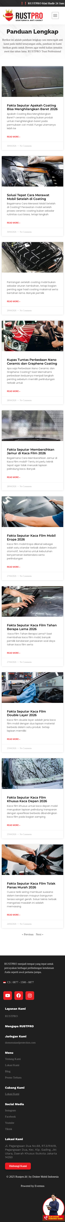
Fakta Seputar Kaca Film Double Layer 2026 (26, 713)
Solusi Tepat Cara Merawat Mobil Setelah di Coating (28, 197)
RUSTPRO (11, 1016)
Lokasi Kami (12, 1065)
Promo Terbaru (13, 1077)
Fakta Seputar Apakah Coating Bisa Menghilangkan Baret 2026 (32, 107)
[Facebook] (18, 995)
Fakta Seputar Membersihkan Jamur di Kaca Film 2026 (30, 451)
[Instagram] (29, 995)
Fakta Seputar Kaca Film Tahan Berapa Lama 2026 (32, 627)
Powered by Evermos (32, 1185)
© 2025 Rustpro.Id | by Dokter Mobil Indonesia (32, 1176)
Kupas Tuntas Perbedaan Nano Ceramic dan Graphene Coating (32, 361)
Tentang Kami (13, 1059)
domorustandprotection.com (20, 1042)
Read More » (13, 137)
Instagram (10, 1110)
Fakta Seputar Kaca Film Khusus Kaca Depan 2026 (27, 799)
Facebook (10, 1116)
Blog (7, 1071)
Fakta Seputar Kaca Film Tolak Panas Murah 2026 (31, 885)
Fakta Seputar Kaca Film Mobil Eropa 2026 (31, 537)
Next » (39, 934)
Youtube (9, 1122)
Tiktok (8, 1129)
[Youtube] (7, 995)
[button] (55, 15)
